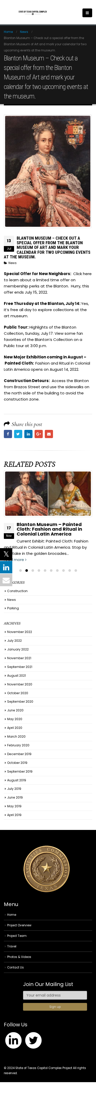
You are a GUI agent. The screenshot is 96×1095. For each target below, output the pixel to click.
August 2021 (16, 675)
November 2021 (19, 658)
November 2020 (19, 684)
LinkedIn (28, 434)
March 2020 (16, 736)
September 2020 (20, 701)
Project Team (17, 936)
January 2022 (18, 649)
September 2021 (19, 667)
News (12, 263)
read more (14, 559)
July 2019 (14, 788)
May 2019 (14, 806)
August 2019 (16, 780)
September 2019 (20, 771)
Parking (13, 608)
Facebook (8, 434)
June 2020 (15, 710)
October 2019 (17, 763)
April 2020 (14, 728)
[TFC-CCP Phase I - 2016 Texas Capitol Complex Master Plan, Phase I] (33, 13)
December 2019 (19, 754)
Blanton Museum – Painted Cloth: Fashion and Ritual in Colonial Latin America (49, 529)
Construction (17, 591)
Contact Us (15, 967)
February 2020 (18, 745)
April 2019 (14, 815)
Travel (11, 946)
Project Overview (19, 925)
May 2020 (14, 719)
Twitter (18, 434)
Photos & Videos (19, 957)
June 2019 (15, 797)
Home (11, 915)
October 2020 (17, 693)
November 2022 (19, 632)
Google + (39, 434)
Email (49, 434)
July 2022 (14, 640)
